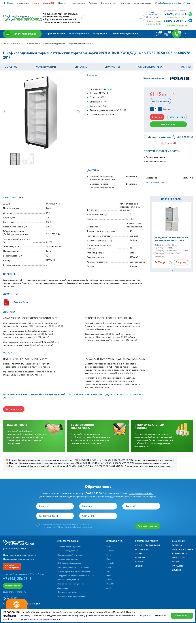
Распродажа (100, 33)
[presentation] (4, 111)
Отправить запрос (147, 526)
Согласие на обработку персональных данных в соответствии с (67, 526)
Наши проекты (78, 3)
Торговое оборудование (67, 559)
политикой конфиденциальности (44, 619)
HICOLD (110, 584)
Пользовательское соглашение (18, 559)
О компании (23, 3)
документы (112, 67)
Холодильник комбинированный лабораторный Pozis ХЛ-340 (171, 239)
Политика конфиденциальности (19, 555)
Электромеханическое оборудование (73, 567)
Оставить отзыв (13, 409)
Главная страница (10, 43)
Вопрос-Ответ (108, 3)
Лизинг (36, 3)
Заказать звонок (177, 25)
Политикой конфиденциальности (75, 527)
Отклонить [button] (161, 615)
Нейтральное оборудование (69, 563)
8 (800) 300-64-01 (176, 21)
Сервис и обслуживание (124, 33)
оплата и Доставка (150, 67)
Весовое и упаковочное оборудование (73, 571)
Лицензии (177, 570)
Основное (11, 67)
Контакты (125, 3)
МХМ (108, 567)
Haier (108, 576)
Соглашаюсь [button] (182, 615)
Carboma (110, 551)
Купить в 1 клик (177, 117)
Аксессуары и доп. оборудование (71, 596)
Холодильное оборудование (53, 43)
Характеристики (46, 67)
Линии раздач (63, 588)
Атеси (109, 580)
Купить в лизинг (168, 124)
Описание (80, 67)
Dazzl (108, 559)
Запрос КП (170, 143)
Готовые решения (79, 33)
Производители (55, 33)
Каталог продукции (24, 34)
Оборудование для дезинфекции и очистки (75, 576)
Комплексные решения (146, 541)
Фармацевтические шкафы (80, 43)
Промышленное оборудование (70, 555)
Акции (46, 3)
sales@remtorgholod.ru (141, 493)
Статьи (139, 562)
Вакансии (177, 545)
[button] (170, 270)
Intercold (110, 563)
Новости (62, 3)
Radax (108, 555)
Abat (108, 571)
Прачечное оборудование (68, 580)
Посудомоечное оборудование (70, 584)
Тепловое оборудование (67, 551)
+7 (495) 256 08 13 (175, 14)
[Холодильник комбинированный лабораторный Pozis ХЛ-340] (171, 219)
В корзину (157, 117)
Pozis (171, 248)
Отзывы (93, 3)
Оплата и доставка (143, 3)
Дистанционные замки (67, 592)
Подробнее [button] (144, 615)
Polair (109, 89)
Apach (108, 588)
